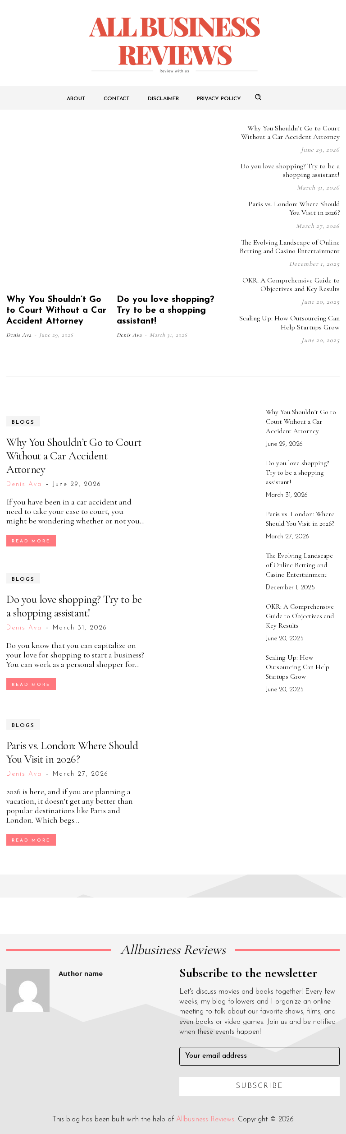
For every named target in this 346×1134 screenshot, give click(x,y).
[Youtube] (93, 1025)
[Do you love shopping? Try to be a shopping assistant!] (171, 204)
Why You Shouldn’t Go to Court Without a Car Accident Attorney (56, 310)
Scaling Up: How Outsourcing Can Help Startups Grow (289, 322)
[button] (258, 96)
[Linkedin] (307, 359)
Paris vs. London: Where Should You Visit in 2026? (294, 208)
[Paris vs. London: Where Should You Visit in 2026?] (204, 782)
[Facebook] (275, 359)
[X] (323, 359)
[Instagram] (291, 359)
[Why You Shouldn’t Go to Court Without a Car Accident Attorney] (60, 204)
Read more (31, 541)
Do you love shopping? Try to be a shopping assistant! (165, 310)
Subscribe (259, 1086)
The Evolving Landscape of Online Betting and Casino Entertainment (290, 246)
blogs (23, 422)
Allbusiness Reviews (205, 1119)
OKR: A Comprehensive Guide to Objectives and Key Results (291, 284)
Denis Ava (19, 335)
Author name (81, 973)
